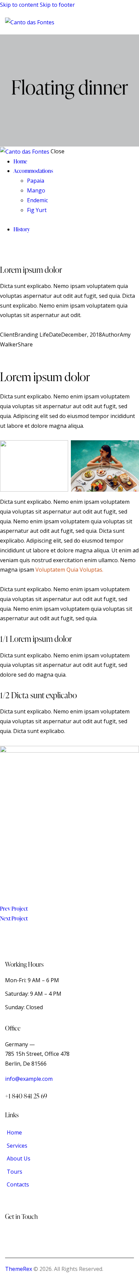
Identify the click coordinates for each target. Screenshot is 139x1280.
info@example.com (29, 1078)
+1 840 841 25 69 (26, 1095)
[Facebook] (10, 354)
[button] (130, 22)
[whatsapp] (15, 249)
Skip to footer (57, 4)
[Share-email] (20, 354)
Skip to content (19, 4)
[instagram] (7, 249)
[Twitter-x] (2, 354)
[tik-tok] (2, 249)
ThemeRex (18, 1269)
